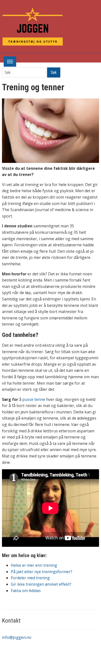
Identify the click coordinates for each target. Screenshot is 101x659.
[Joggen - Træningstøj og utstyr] (32, 26)
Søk (54, 72)
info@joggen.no (16, 637)
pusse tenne (34, 399)
